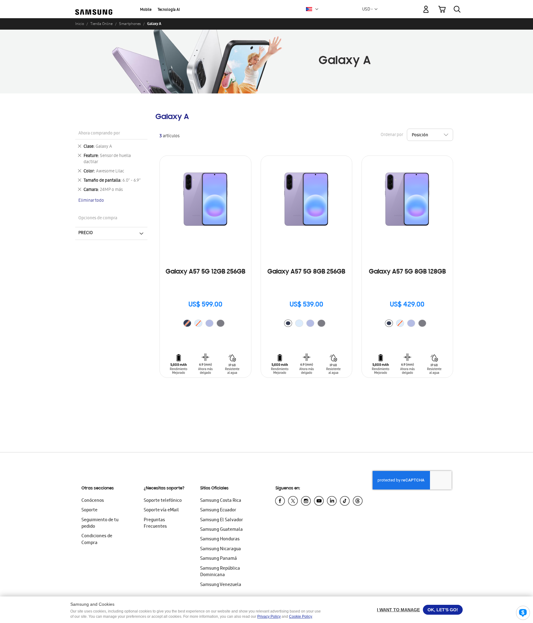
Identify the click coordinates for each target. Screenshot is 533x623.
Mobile (145, 10)
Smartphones (130, 23)
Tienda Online (101, 23)
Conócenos (92, 501)
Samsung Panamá (218, 559)
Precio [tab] (85, 233)
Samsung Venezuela (220, 585)
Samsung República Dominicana (220, 572)
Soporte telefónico (163, 501)
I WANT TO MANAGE (398, 609)
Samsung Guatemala (221, 530)
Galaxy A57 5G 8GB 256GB (306, 272)
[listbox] (205, 324)
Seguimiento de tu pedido (99, 523)
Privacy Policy (269, 616)
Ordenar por (392, 135)
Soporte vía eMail (161, 510)
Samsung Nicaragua (220, 549)
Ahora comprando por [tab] (99, 133)
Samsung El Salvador (221, 520)
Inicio (79, 23)
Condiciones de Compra (96, 540)
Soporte (89, 510)
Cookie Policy (300, 616)
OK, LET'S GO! (443, 609)
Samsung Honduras (220, 539)
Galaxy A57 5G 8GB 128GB (407, 272)
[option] (209, 323)
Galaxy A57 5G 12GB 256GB (205, 272)
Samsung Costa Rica (220, 501)
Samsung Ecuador (218, 510)
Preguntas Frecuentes (155, 523)
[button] (316, 9)
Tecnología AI (169, 10)
